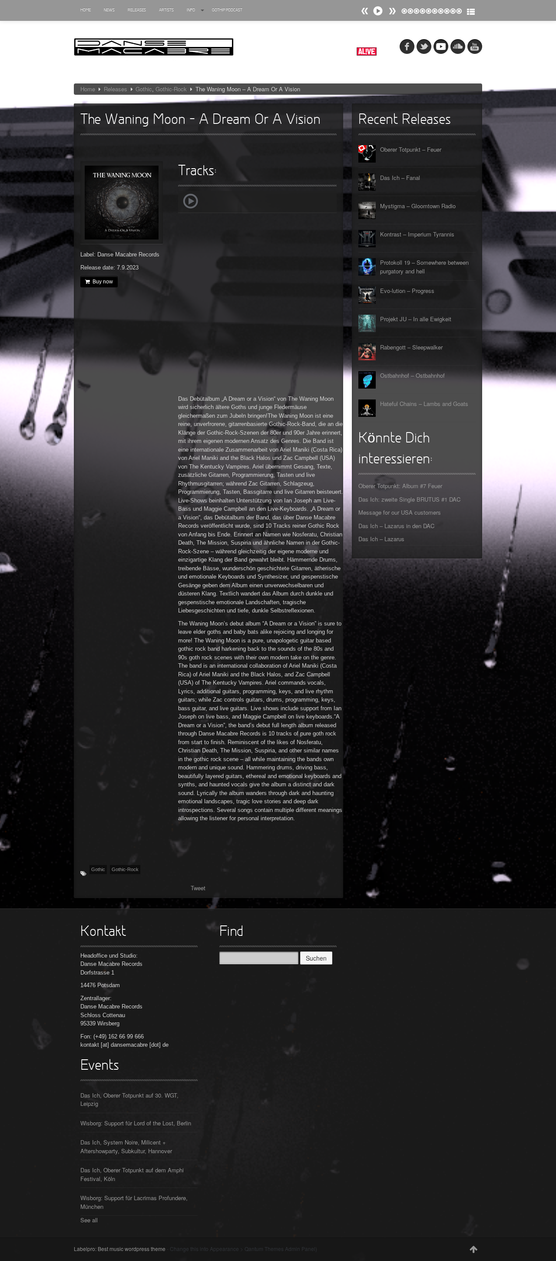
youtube (474, 46)
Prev (392, 11)
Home (85, 10)
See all (89, 1220)
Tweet (198, 888)
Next (365, 11)
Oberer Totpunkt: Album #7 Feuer (400, 486)
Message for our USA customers (399, 512)
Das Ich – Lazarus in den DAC (396, 526)
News (109, 10)
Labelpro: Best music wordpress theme (119, 1248)
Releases (137, 10)
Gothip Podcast (227, 10)
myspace (441, 46)
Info (191, 10)
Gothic (144, 89)
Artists (166, 10)
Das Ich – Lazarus (381, 539)
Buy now (103, 282)
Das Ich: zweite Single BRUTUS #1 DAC (409, 499)
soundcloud (457, 46)
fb (407, 46)
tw (424, 46)
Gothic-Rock (171, 89)
